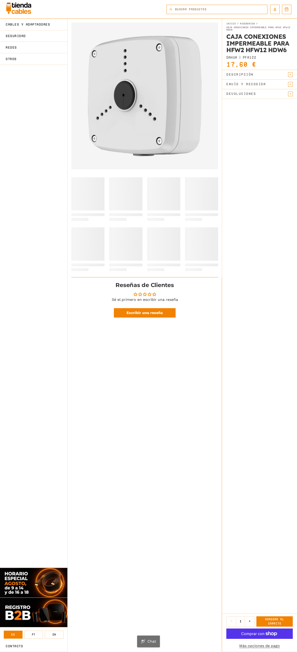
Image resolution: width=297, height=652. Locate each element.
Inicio (231, 24)
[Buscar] (171, 9)
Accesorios (247, 24)
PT (33, 634)
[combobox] (221, 9)
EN (54, 634)
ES (13, 634)
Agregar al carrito (274, 621)
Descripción (240, 74)
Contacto (14, 646)
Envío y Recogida (246, 84)
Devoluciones (241, 94)
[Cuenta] (275, 9)
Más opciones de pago (259, 646)
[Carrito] (286, 9)
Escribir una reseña (145, 312)
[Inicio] (19, 8)
